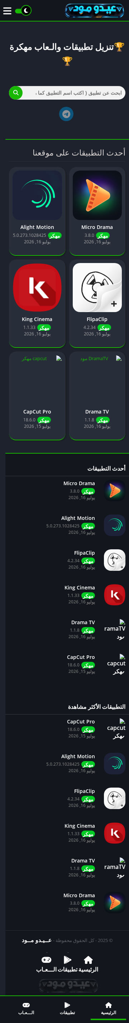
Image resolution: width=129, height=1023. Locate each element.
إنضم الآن (67, 176)
